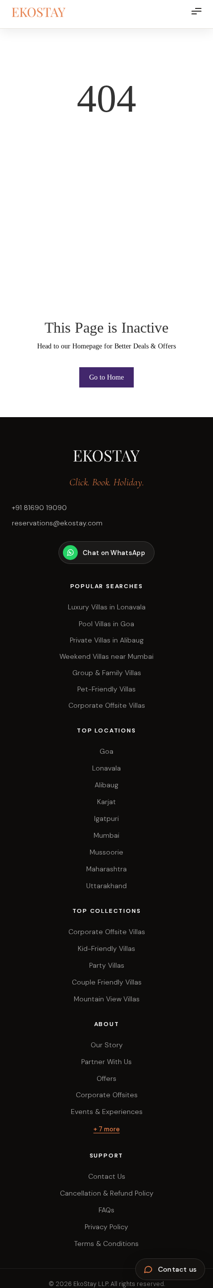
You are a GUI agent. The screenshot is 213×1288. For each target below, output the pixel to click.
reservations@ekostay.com (57, 522)
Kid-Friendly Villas (106, 948)
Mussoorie (106, 852)
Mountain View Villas (107, 998)
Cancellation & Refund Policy (107, 1193)
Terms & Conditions (106, 1243)
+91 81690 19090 (39, 507)
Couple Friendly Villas (107, 982)
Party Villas (106, 965)
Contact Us (106, 1176)
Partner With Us (106, 1061)
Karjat (106, 801)
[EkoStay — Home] (49, 12)
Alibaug (106, 784)
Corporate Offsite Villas (106, 931)
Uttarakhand (106, 885)
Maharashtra (106, 868)
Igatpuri (106, 818)
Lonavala (106, 768)
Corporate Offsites (107, 1094)
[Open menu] (196, 16)
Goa (106, 751)
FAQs (106, 1209)
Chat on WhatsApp (114, 553)
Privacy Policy (106, 1226)
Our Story (107, 1044)
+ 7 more (107, 1129)
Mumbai (106, 835)
